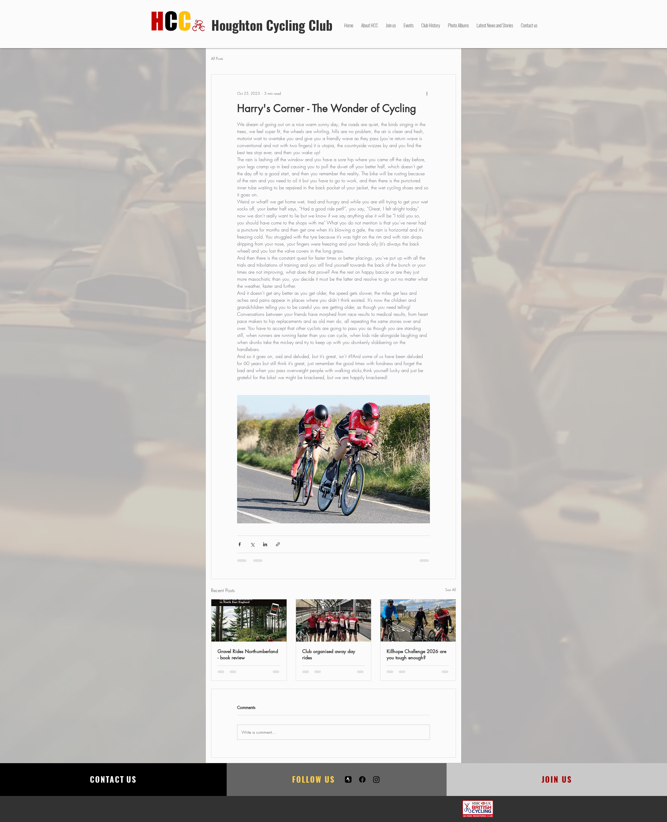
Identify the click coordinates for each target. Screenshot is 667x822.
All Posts (217, 58)
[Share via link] (277, 544)
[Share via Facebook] (239, 544)
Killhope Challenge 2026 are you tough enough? (416, 654)
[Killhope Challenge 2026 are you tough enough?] (418, 620)
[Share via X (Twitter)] (252, 544)
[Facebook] (362, 784)
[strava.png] (348, 784)
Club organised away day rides (328, 654)
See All (450, 589)
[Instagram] (376, 784)
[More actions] (427, 93)
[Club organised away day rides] (333, 620)
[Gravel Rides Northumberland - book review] (249, 620)
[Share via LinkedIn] (265, 544)
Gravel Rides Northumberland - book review (248, 654)
